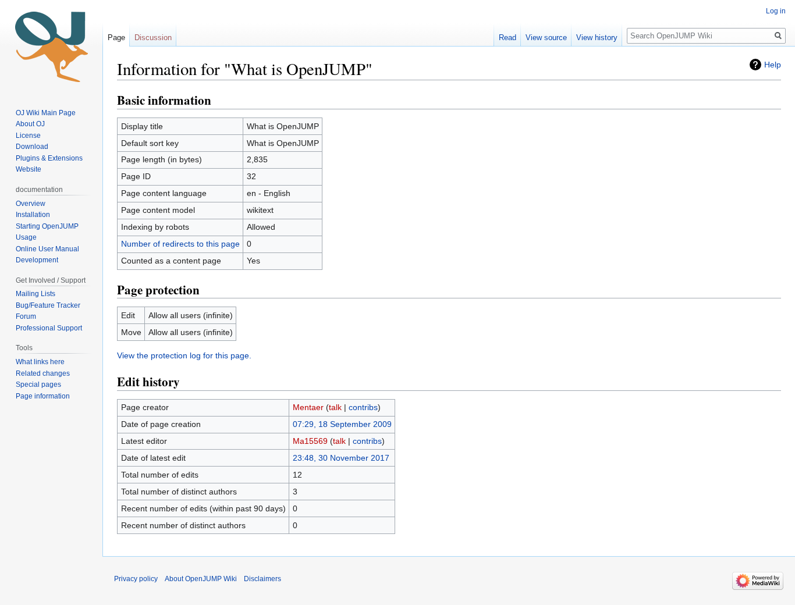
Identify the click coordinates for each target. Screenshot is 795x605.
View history (596, 37)
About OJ (30, 124)
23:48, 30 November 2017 (341, 457)
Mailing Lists (35, 294)
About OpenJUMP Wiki (201, 579)
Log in (776, 11)
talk (335, 407)
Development (37, 260)
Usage (26, 237)
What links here (40, 362)
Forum (26, 316)
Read (507, 37)
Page (116, 37)
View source (546, 37)
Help (772, 64)
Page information (43, 396)
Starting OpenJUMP (47, 226)
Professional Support (49, 328)
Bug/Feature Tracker (48, 305)
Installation (33, 215)
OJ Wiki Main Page (46, 113)
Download (33, 147)
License (29, 135)
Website (28, 169)
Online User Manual (47, 249)
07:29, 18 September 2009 (342, 424)
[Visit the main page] (51, 46)
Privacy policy (136, 579)
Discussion (153, 37)
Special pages (38, 384)
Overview (30, 204)
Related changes (43, 373)
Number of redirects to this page (180, 243)
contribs (363, 407)
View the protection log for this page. (184, 355)
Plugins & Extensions (49, 158)
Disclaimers (262, 579)
